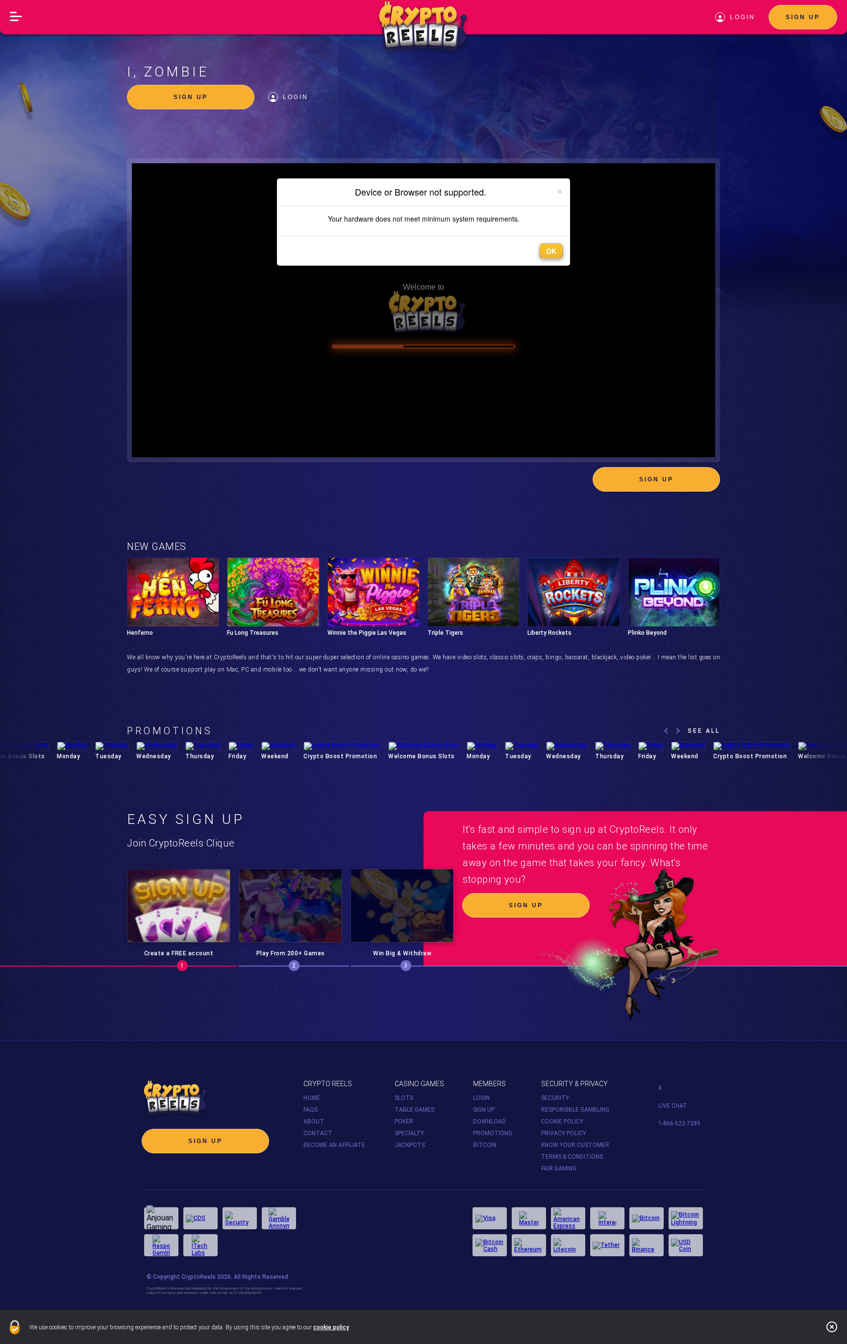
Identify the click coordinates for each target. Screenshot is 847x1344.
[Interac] (607, 1218)
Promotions (492, 1133)
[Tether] (607, 1245)
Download (489, 1121)
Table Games (414, 1109)
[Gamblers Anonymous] (279, 1218)
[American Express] (568, 1218)
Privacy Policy (563, 1133)
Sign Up (803, 17)
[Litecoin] (568, 1245)
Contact (317, 1133)
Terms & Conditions (572, 1156)
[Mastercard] (529, 1218)
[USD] (686, 1245)
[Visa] (490, 1218)
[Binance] (646, 1245)
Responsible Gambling (575, 1109)
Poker (404, 1121)
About (313, 1121)
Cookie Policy (562, 1121)
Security (555, 1098)
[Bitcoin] (646, 1218)
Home (311, 1098)
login (742, 17)
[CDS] (200, 1218)
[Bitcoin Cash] (490, 1245)
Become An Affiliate (334, 1145)
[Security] (240, 1218)
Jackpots (410, 1145)
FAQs (310, 1109)
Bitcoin (485, 1145)
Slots (404, 1098)
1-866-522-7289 (679, 1123)
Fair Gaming (558, 1168)
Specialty (409, 1133)
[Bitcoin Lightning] (686, 1218)
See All (704, 730)
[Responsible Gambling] (161, 1245)
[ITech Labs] (200, 1245)
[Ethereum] (529, 1245)
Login (295, 97)
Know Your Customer (575, 1145)
